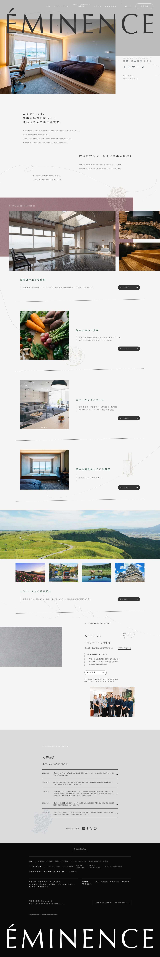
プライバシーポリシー (66, 884)
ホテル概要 (33, 884)
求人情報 (32, 887)
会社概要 (43, 884)
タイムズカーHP (106, 681)
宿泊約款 (52, 884)
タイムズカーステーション (105, 679)
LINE (96, 881)
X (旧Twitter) (114, 881)
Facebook (104, 881)
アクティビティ (61, 6)
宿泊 (48, 6)
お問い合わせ (43, 887)
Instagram (125, 881)
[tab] (52, 88)
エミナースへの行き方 (38, 881)
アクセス (98, 6)
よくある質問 (110, 6)
